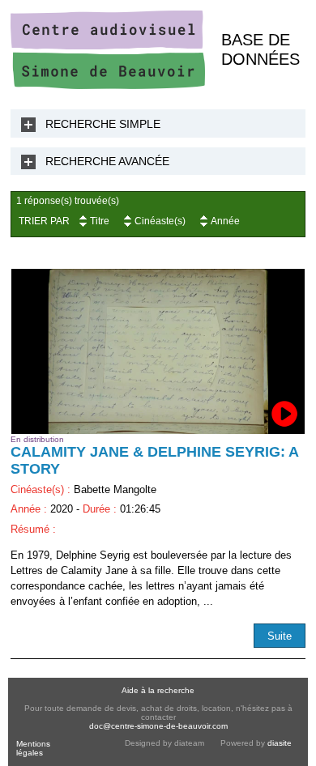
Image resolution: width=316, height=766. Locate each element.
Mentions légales (33, 748)
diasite (279, 742)
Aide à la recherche (158, 690)
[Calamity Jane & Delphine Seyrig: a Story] (158, 351)
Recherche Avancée (107, 161)
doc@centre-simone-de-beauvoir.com (158, 725)
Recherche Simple (102, 123)
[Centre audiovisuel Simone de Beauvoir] (108, 85)
